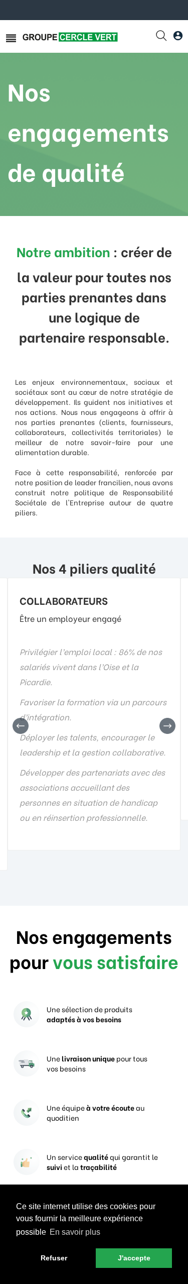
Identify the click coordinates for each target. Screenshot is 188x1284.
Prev (21, 726)
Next (167, 726)
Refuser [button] (54, 1258)
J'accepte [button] (134, 1258)
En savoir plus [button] (75, 1232)
